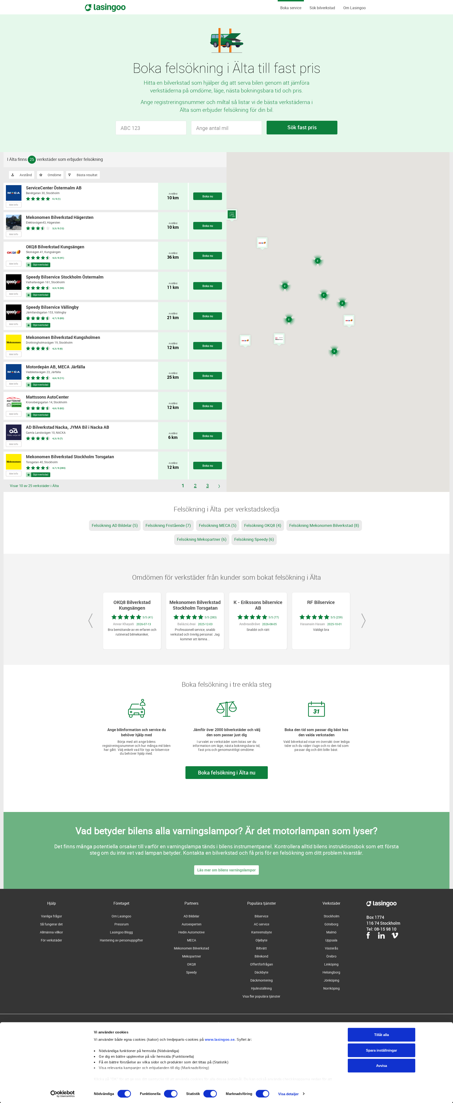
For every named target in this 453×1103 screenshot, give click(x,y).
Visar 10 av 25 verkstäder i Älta (34, 485)
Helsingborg (331, 972)
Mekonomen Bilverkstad (191, 948)
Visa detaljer (288, 1094)
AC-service (261, 924)
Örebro (331, 956)
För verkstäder (51, 940)
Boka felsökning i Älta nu (226, 772)
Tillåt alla (381, 1035)
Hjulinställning (261, 988)
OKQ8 (191, 964)
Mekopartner (191, 956)
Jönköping (331, 980)
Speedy (191, 972)
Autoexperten (191, 924)
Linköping (331, 964)
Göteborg (331, 924)
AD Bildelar (191, 916)
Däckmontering (261, 980)
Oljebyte (261, 940)
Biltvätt (261, 948)
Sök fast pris (302, 127)
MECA (191, 940)
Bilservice (261, 916)
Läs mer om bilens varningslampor (226, 870)
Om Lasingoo (354, 7)
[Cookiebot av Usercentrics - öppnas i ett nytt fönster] (62, 1093)
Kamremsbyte (261, 932)
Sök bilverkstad (322, 7)
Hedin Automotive (191, 932)
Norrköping (331, 988)
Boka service (290, 7)
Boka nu (207, 196)
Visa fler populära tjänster (261, 996)
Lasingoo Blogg (121, 932)
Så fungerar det (51, 924)
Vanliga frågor (51, 916)
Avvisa (381, 1066)
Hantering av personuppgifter (121, 940)
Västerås (331, 948)
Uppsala (331, 940)
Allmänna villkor (51, 932)
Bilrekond (261, 956)
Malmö (331, 932)
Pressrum (121, 924)
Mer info (13, 204)
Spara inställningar (381, 1050)
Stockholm (331, 916)
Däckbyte (261, 972)
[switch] (170, 1093)
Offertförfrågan (261, 964)
